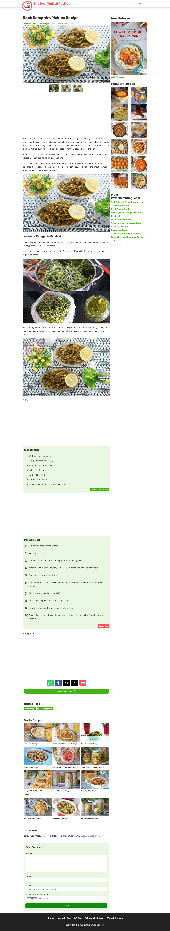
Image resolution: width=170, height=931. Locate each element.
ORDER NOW (117, 77)
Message (29, 853)
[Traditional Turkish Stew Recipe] (139, 147)
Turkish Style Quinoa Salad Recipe (64, 744)
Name (28, 876)
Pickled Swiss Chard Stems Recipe (65, 767)
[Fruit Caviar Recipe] (139, 95)
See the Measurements (99, 490)
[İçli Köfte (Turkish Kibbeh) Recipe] (119, 164)
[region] (66, 114)
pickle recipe (30, 709)
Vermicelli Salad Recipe (32, 818)
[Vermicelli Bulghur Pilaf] (139, 181)
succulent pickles (44, 709)
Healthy (32, 24)
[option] (54, 88)
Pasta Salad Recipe (31, 744)
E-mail (28, 885)
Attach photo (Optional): (36, 894)
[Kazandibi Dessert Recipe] (139, 112)
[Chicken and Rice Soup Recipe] (139, 164)
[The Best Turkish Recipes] (46, 9)
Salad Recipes (43, 24)
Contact (51, 918)
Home (25, 24)
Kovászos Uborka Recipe (90, 818)
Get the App (103, 626)
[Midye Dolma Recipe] (119, 147)
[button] (27, 54)
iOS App (78, 918)
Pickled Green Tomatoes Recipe (92, 767)
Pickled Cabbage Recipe (61, 791)
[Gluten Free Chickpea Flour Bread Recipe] (119, 112)
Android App (64, 918)
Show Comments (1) (66, 691)
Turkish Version (115, 918)
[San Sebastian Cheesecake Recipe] (119, 95)
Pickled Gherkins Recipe (89, 744)
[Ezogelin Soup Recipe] (139, 130)
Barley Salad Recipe (59, 818)
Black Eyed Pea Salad (88, 791)
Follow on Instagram (94, 918)
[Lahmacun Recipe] (119, 181)
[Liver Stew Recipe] (119, 130)
